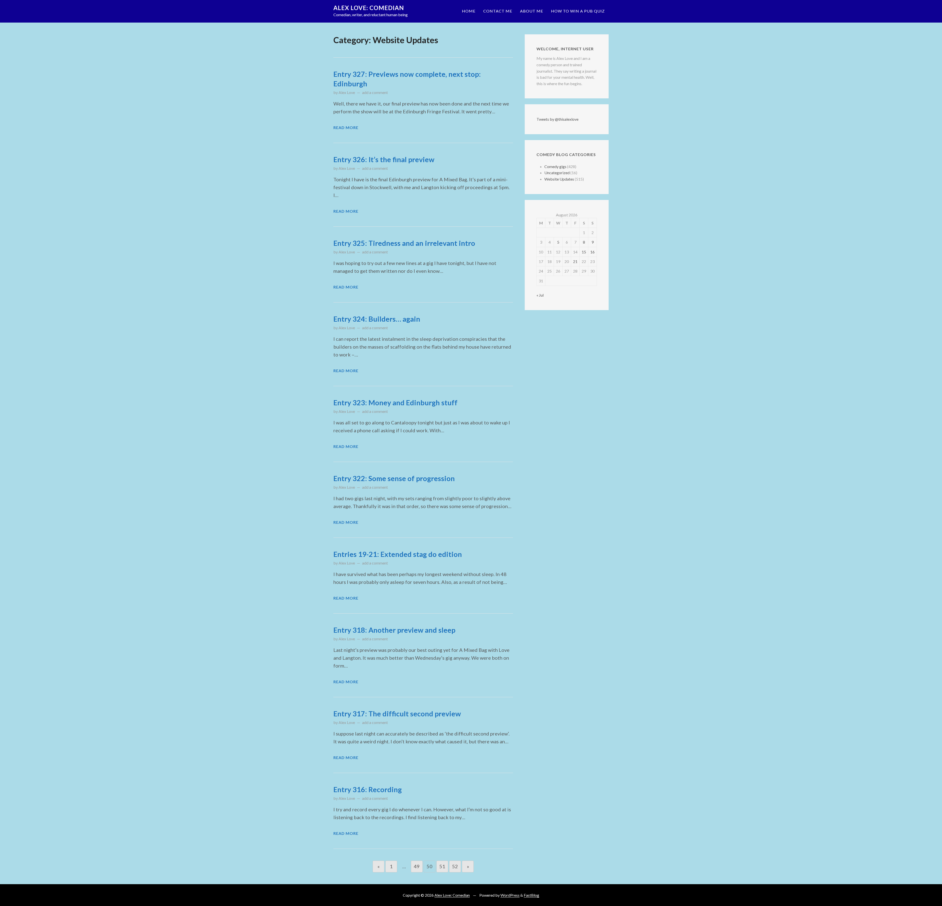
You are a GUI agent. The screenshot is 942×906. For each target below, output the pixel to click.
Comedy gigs (555, 166)
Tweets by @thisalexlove (557, 119)
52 (455, 866)
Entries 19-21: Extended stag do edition (397, 554)
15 (584, 251)
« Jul (540, 295)
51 (442, 866)
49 (417, 866)
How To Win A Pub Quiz (578, 11)
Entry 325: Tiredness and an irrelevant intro (404, 243)
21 (575, 261)
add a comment (375, 92)
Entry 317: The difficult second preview (397, 713)
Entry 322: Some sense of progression (394, 478)
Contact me (497, 11)
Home (468, 11)
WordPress (510, 895)
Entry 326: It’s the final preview (383, 159)
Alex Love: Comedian (368, 7)
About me (531, 11)
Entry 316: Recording (367, 789)
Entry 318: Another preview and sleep (394, 630)
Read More (345, 127)
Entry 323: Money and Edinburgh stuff (395, 402)
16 (592, 251)
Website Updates (559, 179)
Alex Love (347, 92)
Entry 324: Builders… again (376, 319)
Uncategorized (557, 172)
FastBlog (531, 895)
